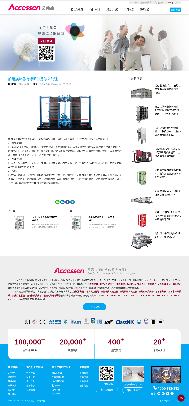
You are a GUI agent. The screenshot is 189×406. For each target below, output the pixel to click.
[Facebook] (67, 201)
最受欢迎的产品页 (61, 367)
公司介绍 (129, 9)
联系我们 (144, 9)
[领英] (62, 201)
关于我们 (12, 372)
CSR (135, 2)
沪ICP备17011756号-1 (170, 401)
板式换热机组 (58, 381)
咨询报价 (175, 9)
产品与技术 (95, 9)
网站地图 (41, 401)
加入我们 (12, 390)
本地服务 (84, 372)
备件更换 (84, 381)
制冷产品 (56, 385)
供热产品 (56, 390)
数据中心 (30, 385)
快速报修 (84, 377)
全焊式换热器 (58, 377)
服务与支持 (112, 9)
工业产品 (56, 394)
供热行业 (30, 372)
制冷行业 (30, 377)
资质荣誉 (12, 377)
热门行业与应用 (34, 367)
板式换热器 (57, 372)
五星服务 (84, 367)
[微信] (57, 201)
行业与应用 (77, 9)
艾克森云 (159, 2)
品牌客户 (12, 385)
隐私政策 (31, 401)
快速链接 (13, 367)
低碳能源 (30, 390)
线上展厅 (12, 394)
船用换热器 (102, 147)
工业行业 (30, 381)
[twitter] (72, 201)
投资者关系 (146, 2)
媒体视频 (12, 381)
